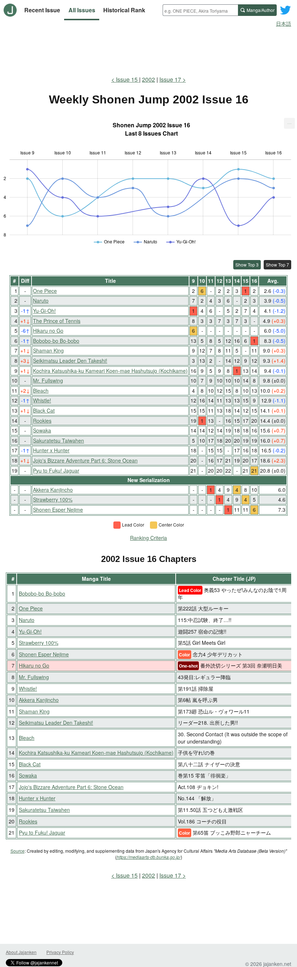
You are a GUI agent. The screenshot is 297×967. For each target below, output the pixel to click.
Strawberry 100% (52, 499)
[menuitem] (289, 123)
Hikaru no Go (48, 330)
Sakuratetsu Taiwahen (58, 440)
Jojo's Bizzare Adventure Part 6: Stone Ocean (85, 460)
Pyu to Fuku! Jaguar (56, 470)
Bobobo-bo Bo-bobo (56, 340)
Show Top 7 (277, 264)
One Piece (45, 290)
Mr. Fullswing (48, 380)
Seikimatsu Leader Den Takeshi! (70, 360)
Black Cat (44, 410)
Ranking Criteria (148, 537)
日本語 (283, 23)
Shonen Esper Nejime (58, 509)
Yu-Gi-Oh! (44, 310)
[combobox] (200, 10)
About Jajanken (21, 952)
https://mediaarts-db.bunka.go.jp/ (149, 857)
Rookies (42, 420)
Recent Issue (42, 10)
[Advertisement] (148, 50)
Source (18, 851)
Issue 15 (127, 79)
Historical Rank (124, 10)
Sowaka (42, 430)
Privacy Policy (60, 952)
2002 (148, 79)
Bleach (41, 390)
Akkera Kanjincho (53, 489)
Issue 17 (170, 79)
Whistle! (42, 400)
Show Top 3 (247, 264)
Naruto (41, 300)
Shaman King (48, 350)
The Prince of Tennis (56, 320)
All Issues (81, 10)
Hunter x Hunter (51, 450)
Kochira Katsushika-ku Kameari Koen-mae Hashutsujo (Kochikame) (110, 370)
